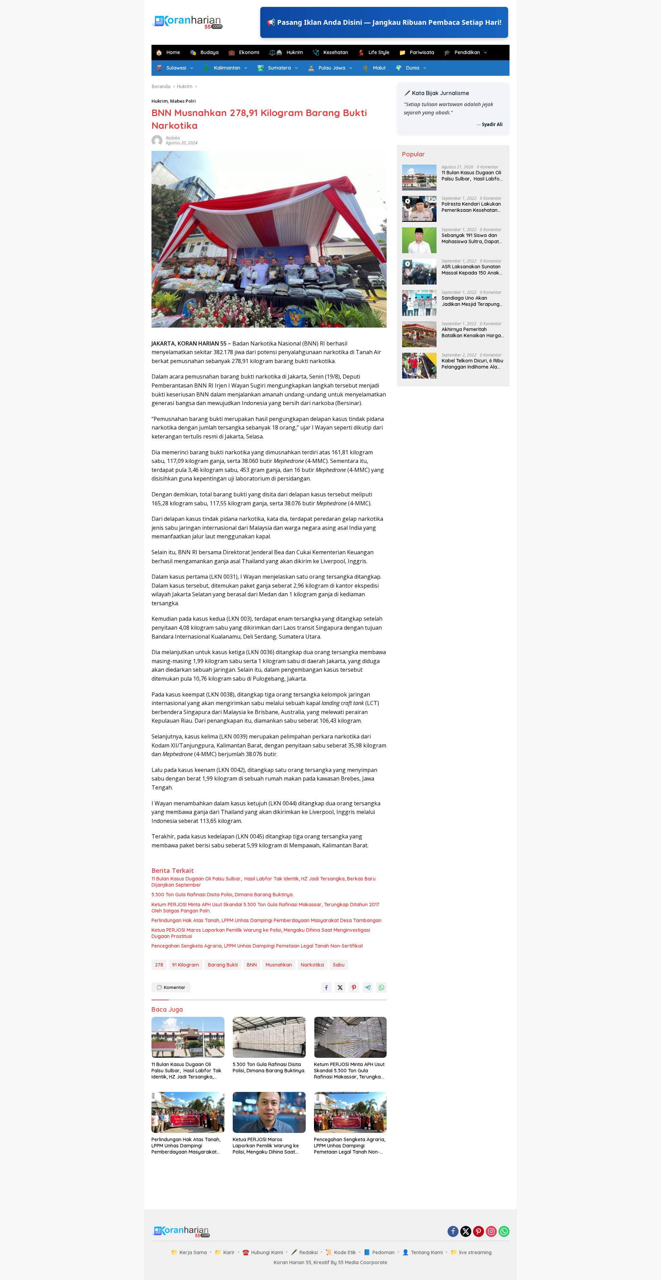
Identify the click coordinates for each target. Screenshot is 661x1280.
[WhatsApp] (504, 1232)
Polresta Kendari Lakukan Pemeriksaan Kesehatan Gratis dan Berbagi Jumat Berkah (472, 207)
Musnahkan (279, 965)
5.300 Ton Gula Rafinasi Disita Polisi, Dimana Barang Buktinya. (222, 894)
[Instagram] (491, 1232)
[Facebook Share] (326, 987)
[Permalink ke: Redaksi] (156, 140)
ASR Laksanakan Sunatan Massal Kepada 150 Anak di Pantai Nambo (471, 270)
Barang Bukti (223, 965)
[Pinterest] (478, 1232)
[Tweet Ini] (340, 987)
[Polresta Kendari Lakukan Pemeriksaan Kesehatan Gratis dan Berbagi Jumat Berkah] (419, 209)
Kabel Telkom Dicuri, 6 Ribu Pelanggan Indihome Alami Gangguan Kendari (472, 364)
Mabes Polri (183, 101)
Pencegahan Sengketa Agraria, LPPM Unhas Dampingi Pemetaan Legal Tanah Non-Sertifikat (257, 946)
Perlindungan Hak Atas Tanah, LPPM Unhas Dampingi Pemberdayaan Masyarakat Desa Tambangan (266, 920)
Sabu (339, 965)
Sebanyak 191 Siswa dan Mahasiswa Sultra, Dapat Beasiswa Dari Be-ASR (470, 238)
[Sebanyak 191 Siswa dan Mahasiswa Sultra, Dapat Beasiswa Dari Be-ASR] (419, 240)
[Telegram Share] (368, 987)
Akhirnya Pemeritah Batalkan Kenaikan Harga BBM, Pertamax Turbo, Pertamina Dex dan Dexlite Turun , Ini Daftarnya (472, 332)
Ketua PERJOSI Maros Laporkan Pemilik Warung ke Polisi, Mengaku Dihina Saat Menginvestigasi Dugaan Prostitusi (260, 933)
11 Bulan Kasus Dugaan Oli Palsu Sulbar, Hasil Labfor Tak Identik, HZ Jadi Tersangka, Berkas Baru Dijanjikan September (263, 882)
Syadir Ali (492, 124)
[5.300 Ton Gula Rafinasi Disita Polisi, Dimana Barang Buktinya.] (269, 1037)
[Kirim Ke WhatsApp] (381, 987)
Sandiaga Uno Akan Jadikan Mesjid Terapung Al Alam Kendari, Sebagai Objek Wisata (471, 301)
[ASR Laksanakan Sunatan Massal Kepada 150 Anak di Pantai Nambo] (419, 272)
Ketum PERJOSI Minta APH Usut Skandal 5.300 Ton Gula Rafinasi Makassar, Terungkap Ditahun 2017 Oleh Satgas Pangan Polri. (265, 907)
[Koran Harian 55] (189, 22)
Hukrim (159, 101)
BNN (252, 965)
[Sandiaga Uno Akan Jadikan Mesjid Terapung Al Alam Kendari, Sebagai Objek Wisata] (419, 303)
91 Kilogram (185, 965)
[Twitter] (465, 1232)
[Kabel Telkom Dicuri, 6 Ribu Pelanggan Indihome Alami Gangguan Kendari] (419, 366)
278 (159, 965)
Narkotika (312, 965)
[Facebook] (453, 1232)
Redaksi (173, 138)
